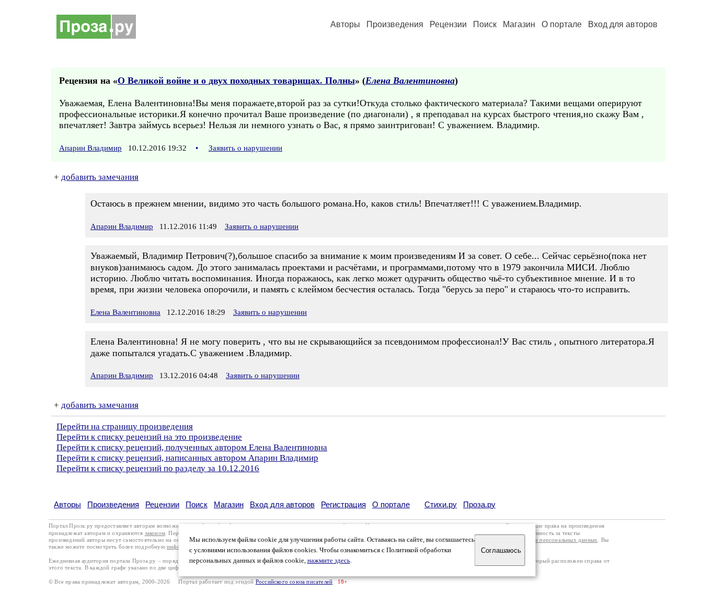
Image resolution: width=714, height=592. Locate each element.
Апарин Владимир (90, 148)
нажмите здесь (328, 560)
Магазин (519, 24)
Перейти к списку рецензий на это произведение (149, 437)
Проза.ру (479, 504)
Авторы (345, 24)
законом (155, 533)
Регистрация (343, 504)
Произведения (394, 24)
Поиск (485, 24)
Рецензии (448, 24)
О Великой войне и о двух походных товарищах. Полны (236, 80)
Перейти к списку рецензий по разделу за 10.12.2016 (157, 468)
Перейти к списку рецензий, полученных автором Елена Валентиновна (191, 447)
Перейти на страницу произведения (124, 426)
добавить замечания (100, 177)
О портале (391, 504)
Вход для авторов (623, 24)
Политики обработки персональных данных (540, 540)
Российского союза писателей (294, 582)
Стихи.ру (440, 504)
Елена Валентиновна (410, 80)
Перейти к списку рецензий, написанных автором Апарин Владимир (187, 458)
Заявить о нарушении (245, 148)
